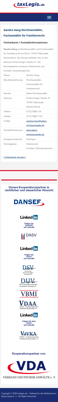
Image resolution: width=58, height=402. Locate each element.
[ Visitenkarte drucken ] (15, 157)
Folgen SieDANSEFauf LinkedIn (29, 225)
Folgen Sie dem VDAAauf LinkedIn (29, 323)
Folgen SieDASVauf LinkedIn (29, 257)
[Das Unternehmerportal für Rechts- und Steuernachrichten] (29, 5)
